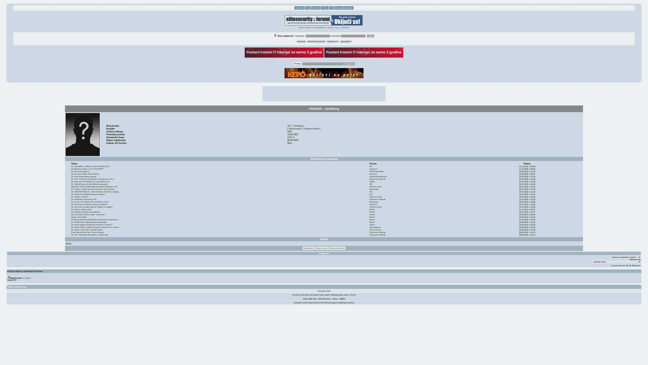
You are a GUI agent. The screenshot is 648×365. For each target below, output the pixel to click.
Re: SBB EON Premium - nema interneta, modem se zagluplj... (95, 192)
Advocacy (373, 174)
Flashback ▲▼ (332, 41)
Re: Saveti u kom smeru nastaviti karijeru (87, 230)
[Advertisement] (324, 93)
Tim (331, 8)
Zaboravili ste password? (316, 41)
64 (630, 265)
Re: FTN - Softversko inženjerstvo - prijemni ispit (89, 235)
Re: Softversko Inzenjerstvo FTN (83, 199)
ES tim (353, 295)
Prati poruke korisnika (337, 248)
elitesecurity (305, 27)
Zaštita (372, 181)
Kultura (372, 214)
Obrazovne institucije (377, 179)
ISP (370, 166)
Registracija (301, 41)
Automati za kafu (301, 303)
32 (627, 265)
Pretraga (298, 126)
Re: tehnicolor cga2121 (80, 171)
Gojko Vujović (324, 295)
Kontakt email (324, 291)
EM (341, 299)
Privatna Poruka (311, 129)
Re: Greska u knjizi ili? (79, 197)
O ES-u (324, 8)
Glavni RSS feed (310, 299)
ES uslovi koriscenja (300, 295)
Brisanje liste (635, 259)
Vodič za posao (375, 230)
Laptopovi (373, 169)
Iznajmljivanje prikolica (345, 303)
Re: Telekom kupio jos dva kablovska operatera (89, 184)
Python (372, 209)
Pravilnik (315, 8)
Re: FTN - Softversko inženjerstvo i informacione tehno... (93, 179)
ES (344, 299)
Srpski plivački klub (316, 303)
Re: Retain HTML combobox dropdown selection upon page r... (95, 227)
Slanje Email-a (295, 129)
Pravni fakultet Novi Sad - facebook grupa (87, 232)
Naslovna (299, 8)
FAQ (307, 8)
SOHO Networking (376, 171)
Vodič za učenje (375, 187)
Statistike (349, 8)
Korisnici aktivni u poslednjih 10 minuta (25, 271)
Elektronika (373, 202)
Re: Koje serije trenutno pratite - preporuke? (88, 214)
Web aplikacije (375, 227)
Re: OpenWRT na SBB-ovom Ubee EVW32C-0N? (90, 166)
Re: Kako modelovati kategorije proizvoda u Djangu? (91, 225)
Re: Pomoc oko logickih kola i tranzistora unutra (89, 202)
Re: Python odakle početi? (81, 209)
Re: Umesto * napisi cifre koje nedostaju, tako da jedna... (93, 189)
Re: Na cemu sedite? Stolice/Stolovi (85, 174)
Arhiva (335, 299)
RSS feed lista (324, 299)
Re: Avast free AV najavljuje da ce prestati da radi (90, 181)
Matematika (373, 189)
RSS (336, 27)
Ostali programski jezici (378, 176)
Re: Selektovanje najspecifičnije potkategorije (88, 222)
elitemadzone (319, 27)
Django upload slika (79, 217)
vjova (27, 278)
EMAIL (330, 27)
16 (624, 265)
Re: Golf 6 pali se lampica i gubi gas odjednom (89, 204)
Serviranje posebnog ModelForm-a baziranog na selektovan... (95, 220)
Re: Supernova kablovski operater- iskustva (88, 194)
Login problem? (345, 41)
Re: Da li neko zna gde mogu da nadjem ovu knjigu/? (92, 207)
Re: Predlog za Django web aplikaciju (85, 212)
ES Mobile (344, 27)
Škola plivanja (329, 303)
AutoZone (373, 204)
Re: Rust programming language (84, 176)
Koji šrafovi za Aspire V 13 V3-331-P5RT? (87, 169)
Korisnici (339, 8)
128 (633, 265)
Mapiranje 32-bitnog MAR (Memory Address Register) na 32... (95, 187)
